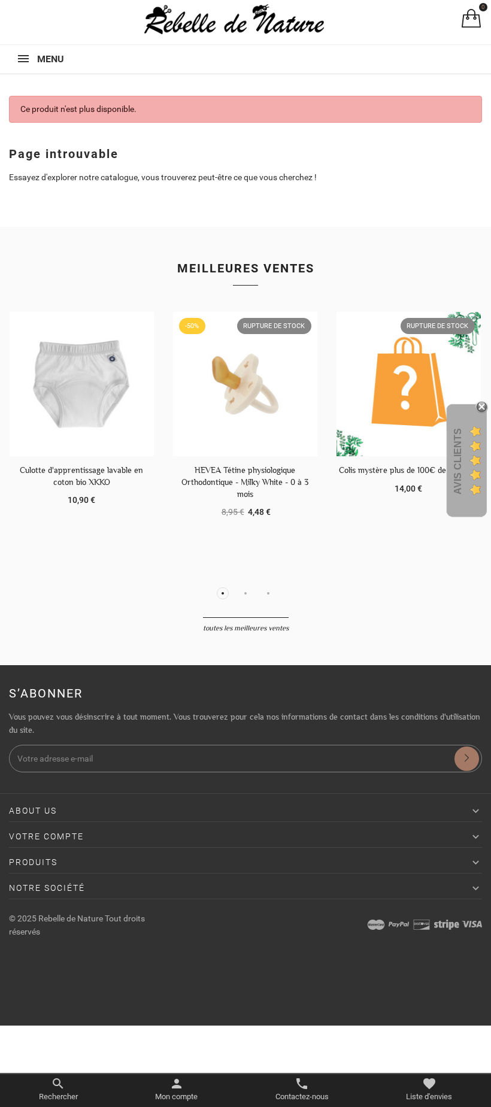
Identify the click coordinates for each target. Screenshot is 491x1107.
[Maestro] (376, 924)
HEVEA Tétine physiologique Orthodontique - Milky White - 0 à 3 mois (244, 481)
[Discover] (421, 924)
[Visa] (472, 924)
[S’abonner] (466, 759)
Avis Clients (458, 460)
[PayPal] (399, 924)
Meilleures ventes (245, 268)
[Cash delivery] (446, 924)
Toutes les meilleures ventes (246, 628)
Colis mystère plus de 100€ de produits (408, 470)
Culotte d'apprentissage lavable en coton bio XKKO (81, 476)
